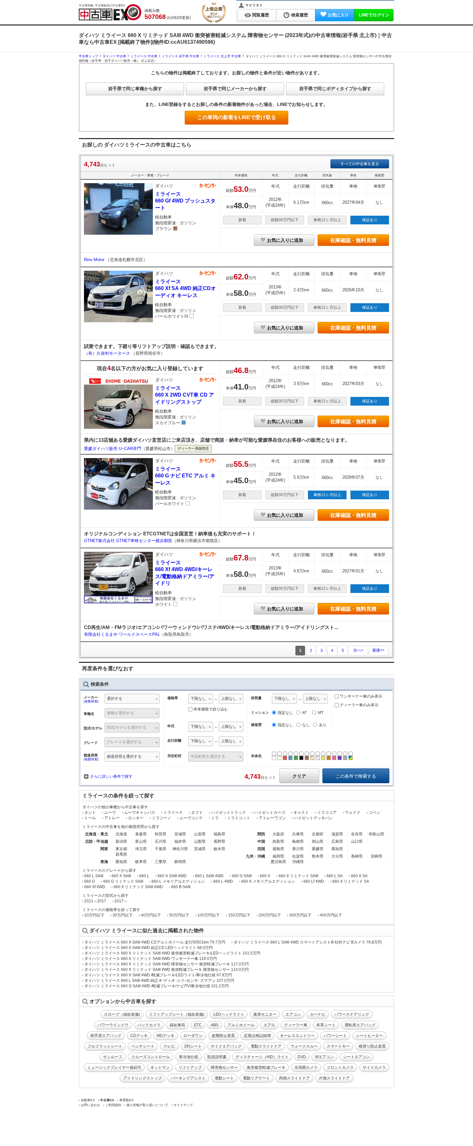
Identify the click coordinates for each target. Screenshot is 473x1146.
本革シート (326, 1025)
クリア (299, 776)
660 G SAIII (242, 876)
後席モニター (264, 1014)
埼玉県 (141, 849)
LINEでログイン (374, 15)
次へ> (358, 650)
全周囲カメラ (306, 1067)
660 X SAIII (121, 876)
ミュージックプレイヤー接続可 (114, 1067)
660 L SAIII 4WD (209, 876)
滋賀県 (337, 834)
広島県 (337, 841)
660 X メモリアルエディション (268, 881)
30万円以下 (123, 915)
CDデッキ (139, 1035)
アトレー (112, 818)
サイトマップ (183, 1105)
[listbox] (200, 699)
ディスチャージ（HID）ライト (262, 1057)
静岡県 (180, 862)
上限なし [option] (228, 698)
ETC (198, 1025)
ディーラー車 (295, 1025)
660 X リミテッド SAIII (298, 876)
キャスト (301, 812)
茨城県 (200, 849)
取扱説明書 (217, 1057)
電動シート (224, 1078)
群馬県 (121, 854)
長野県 (219, 841)
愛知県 (121, 862)
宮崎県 (376, 856)
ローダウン (193, 1035)
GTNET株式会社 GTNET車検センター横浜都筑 (128, 540)
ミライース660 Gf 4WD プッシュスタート (185, 201)
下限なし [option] (198, 698)
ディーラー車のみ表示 (358, 705)
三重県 (160, 862)
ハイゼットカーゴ (269, 812)
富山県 (141, 841)
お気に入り (338, 15)
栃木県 (219, 849)
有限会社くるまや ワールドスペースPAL (122, 634)
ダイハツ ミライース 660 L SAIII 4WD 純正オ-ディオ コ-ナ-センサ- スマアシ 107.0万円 (159, 980)
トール (90, 818)
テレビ (169, 1046)
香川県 (298, 849)
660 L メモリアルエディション (178, 881)
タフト (197, 812)
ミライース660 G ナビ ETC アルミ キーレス (185, 475)
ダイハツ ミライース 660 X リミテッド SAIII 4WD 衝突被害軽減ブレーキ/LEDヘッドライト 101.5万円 (172, 953)
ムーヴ (110, 812)
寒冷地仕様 (188, 1057)
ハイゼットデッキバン (313, 818)
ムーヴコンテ (191, 818)
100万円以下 (209, 915)
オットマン (160, 1067)
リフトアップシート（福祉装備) (176, 1014)
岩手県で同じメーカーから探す (235, 88)
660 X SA (359, 876)
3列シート (193, 1046)
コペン (374, 812)
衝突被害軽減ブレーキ (266, 1067)
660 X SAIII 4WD (172, 876)
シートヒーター (369, 1035)
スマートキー (338, 1046)
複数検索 (91, 701)
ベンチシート (142, 1046)
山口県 (357, 841)
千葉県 (160, 849)
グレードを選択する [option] (124, 742)
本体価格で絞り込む (210, 709)
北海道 (121, 834)
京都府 (317, 834)
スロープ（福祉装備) (122, 1014)
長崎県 (357, 856)
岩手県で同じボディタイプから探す (335, 88)
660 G (89, 881)
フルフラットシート (105, 1046)
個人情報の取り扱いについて (147, 1105)
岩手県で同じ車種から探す (135, 88)
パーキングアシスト (188, 1078)
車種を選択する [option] (120, 713)
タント (90, 812)
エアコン (293, 1014)
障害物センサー (224, 1067)
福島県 (219, 834)
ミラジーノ (161, 818)
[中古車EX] (110, 12)
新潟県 (121, 841)
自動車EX (88, 1100)
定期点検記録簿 (257, 1035)
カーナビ (317, 1014)
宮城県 (180, 834)
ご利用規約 (113, 1105)
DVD (302, 1057)
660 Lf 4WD (313, 881)
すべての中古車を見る (359, 164)
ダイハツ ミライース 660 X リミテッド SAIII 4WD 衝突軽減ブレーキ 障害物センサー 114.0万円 (166, 969)
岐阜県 (141, 862)
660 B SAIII (180, 887)
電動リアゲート (256, 1078)
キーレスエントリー (297, 1035)
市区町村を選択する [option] (207, 756)
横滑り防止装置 (372, 1046)
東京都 (121, 849)
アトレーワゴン (272, 818)
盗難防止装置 (223, 1035)
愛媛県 (317, 849)
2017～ (121, 901)
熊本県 (317, 856)
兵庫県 (298, 834)
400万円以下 (331, 915)
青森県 (141, 834)
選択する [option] (114, 698)
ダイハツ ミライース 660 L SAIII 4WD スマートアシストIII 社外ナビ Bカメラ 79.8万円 (308, 942)
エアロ (269, 1025)
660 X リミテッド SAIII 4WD (138, 887)
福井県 (180, 841)
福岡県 (278, 856)
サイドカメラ (374, 1067)
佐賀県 (298, 856)
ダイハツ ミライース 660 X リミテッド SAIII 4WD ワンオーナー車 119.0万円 (150, 958)
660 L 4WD (223, 881)
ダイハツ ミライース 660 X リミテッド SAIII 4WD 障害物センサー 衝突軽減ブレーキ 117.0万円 (166, 964)
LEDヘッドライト (228, 1014)
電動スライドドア (266, 1046)
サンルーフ (112, 1057)
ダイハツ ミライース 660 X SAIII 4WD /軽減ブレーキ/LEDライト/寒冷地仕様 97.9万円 (158, 975)
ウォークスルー (304, 1046)
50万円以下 (179, 915)
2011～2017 (95, 901)
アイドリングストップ (142, 1078)
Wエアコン (324, 1057)
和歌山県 (376, 834)
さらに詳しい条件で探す (111, 776)
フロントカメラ (340, 1067)
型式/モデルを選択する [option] (126, 727)
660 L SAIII (93, 876)
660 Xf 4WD (94, 887)
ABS (214, 1025)
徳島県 (278, 849)
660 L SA (335, 876)
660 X (265, 876)
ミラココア (327, 812)
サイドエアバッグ (226, 1046)
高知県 (337, 849)
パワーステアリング (351, 1014)
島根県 (298, 841)
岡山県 (317, 841)
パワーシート (335, 1035)
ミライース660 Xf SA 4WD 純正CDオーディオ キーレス (185, 288)
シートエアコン (356, 1057)
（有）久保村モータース (107, 353)
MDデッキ (165, 1035)
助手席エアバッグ (105, 1035)
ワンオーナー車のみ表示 (360, 696)
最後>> (378, 650)
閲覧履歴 (260, 15)
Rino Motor (95, 259)
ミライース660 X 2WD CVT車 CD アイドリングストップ (184, 395)
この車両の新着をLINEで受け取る (236, 117)
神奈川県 (180, 849)
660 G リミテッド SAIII (123, 881)
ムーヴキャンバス (139, 812)
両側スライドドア (294, 1078)
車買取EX (126, 1100)
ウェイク (352, 812)
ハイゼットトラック (228, 812)
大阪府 (278, 834)
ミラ (215, 818)
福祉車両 (177, 1025)
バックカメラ (149, 1025)
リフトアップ (190, 1067)
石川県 (160, 841)
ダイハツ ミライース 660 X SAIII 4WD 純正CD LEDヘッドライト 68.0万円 (148, 947)
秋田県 (160, 834)
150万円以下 (239, 915)
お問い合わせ (90, 1105)
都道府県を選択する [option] (124, 756)
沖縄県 (298, 862)
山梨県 (200, 841)
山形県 (200, 834)
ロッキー (136, 818)
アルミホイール (241, 1025)
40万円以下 (151, 915)
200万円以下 (270, 915)
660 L (144, 876)
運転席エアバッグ (360, 1025)
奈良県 (357, 834)
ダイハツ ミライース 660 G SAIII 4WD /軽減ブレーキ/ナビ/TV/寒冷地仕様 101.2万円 (156, 986)
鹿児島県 (278, 862)
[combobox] (132, 699)
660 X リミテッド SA (350, 881)
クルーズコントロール (150, 1057)
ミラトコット (238, 818)
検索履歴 (299, 15)
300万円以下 (300, 915)
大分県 (337, 856)
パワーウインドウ (112, 1025)
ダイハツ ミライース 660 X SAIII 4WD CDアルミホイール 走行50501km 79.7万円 (154, 942)
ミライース (173, 812)
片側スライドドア (334, 1078)
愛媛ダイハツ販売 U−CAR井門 (112, 448)
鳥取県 (278, 841)
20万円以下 (94, 915)
